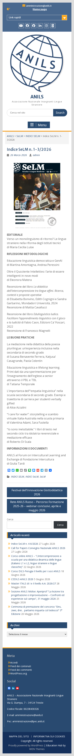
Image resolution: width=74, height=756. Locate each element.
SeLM (20, 136)
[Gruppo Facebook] (33, 25)
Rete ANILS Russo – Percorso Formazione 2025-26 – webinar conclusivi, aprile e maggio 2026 (37, 506)
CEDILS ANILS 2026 (22, 579)
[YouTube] (21, 25)
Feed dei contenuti (20, 666)
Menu (42, 125)
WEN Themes (37, 749)
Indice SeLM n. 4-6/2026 (24, 543)
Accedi (14, 662)
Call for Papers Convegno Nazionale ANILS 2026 (38, 548)
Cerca (10, 519)
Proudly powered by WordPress (25, 745)
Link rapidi (15, 17)
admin (36, 155)
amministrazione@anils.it (39, 5)
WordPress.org (18, 673)
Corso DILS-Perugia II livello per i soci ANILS (35, 571)
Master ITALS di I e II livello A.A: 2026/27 (33, 583)
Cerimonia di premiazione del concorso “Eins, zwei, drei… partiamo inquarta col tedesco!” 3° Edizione (36, 610)
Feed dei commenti (21, 669)
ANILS (37, 97)
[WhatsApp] (52, 25)
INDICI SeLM (32, 476)
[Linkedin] (40, 25)
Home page (40, 9)
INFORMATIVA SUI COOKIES (49, 736)
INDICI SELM (33, 136)
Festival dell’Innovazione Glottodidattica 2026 (37, 492)
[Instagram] (46, 25)
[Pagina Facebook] (27, 25)
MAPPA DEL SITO (19, 736)
